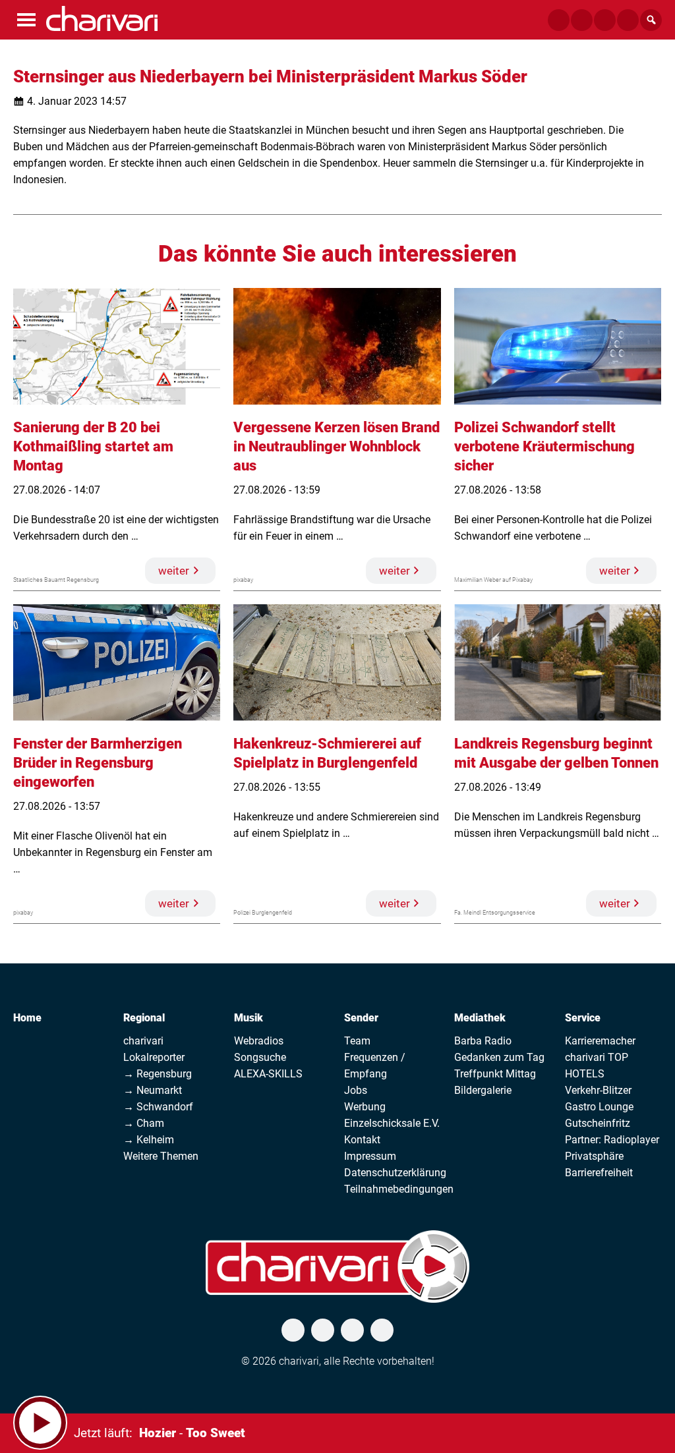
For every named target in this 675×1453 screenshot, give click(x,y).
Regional (144, 1017)
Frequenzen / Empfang (374, 1065)
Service (583, 1017)
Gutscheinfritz (597, 1123)
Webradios (258, 1041)
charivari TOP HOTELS (596, 1065)
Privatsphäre (594, 1156)
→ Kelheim (148, 1139)
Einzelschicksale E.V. (392, 1123)
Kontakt (362, 1139)
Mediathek (480, 1017)
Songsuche (260, 1057)
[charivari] (102, 18)
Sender (361, 1017)
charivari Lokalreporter (154, 1049)
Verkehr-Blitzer (598, 1090)
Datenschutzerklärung (395, 1172)
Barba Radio (483, 1041)
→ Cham (143, 1123)
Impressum (370, 1156)
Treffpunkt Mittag (495, 1074)
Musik (248, 1017)
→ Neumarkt (152, 1090)
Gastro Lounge (599, 1106)
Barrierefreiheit (599, 1172)
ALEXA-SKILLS (268, 1074)
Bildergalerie (483, 1090)
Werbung (365, 1106)
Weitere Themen (160, 1156)
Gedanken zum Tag (499, 1057)
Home (27, 1017)
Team (357, 1041)
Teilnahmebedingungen (399, 1189)
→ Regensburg (157, 1074)
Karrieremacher (600, 1041)
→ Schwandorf (158, 1106)
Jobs (355, 1090)
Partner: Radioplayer (612, 1139)
